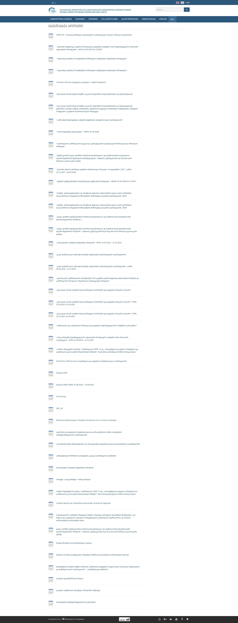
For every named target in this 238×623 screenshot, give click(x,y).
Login (188, 2)
